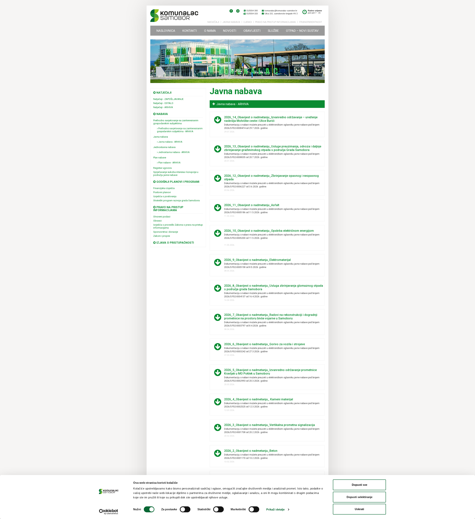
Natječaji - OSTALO (163, 103)
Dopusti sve (359, 484)
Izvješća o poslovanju (164, 196)
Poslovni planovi (162, 192)
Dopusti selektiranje (359, 497)
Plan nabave (159, 157)
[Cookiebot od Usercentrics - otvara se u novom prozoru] (108, 512)
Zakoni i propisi (161, 236)
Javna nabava (231, 22)
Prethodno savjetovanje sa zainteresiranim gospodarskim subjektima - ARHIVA (180, 130)
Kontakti (189, 30)
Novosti (229, 30)
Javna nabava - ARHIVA (170, 142)
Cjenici (247, 22)
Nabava (162, 114)
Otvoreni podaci (161, 216)
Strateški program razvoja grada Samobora (176, 200)
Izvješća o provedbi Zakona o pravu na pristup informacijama (178, 226)
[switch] (185, 509)
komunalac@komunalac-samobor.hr (280, 10)
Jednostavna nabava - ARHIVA (173, 152)
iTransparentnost (310, 22)
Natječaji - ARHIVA (163, 107)
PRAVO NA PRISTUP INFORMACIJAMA (275, 22)
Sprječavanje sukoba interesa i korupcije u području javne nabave (175, 173)
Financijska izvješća (164, 188)
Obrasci (157, 220)
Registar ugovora (162, 168)
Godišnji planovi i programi (177, 181)
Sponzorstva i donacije (165, 231)
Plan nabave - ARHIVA (169, 162)
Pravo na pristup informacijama (168, 209)
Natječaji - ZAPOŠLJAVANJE (168, 99)
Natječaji (213, 22)
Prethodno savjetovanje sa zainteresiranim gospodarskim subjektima (175, 122)
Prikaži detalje (275, 509)
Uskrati (359, 509)
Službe (273, 30)
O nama (210, 30)
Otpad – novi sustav (302, 30)
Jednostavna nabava (164, 147)
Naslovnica (165, 30)
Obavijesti (252, 30)
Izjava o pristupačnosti (175, 242)
